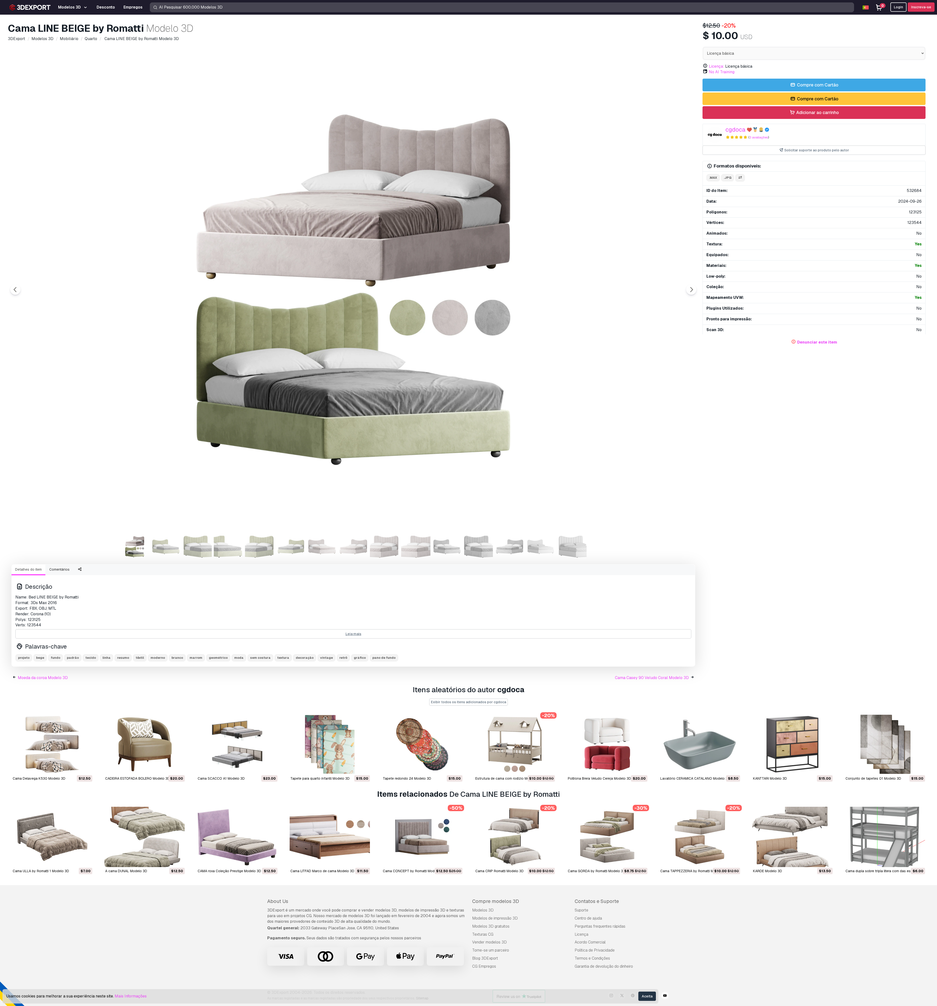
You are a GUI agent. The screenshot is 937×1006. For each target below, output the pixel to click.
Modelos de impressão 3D (495, 918)
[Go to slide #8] (353, 547)
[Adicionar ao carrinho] (75, 768)
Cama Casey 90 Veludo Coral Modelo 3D (652, 677)
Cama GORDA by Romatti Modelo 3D (596, 871)
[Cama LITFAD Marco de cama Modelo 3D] (330, 837)
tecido (90, 658)
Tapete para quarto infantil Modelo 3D (320, 778)
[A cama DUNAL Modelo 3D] (144, 837)
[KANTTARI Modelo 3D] (792, 744)
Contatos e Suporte (597, 901)
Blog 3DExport (485, 958)
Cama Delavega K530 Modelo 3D (39, 778)
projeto (24, 658)
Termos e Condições (592, 958)
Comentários (59, 569)
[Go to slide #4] (228, 547)
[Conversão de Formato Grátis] (740, 177)
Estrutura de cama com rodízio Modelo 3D (508, 778)
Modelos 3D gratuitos (490, 926)
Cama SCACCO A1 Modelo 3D (221, 778)
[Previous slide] (15, 289)
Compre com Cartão (817, 85)
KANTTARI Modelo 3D (770, 778)
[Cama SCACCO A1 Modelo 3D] (237, 744)
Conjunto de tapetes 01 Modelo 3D (873, 778)
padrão (73, 658)
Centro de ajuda (588, 918)
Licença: (716, 66)
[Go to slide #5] (259, 547)
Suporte (581, 910)
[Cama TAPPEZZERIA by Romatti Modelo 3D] (700, 837)
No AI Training (721, 71)
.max (713, 178)
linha (106, 658)
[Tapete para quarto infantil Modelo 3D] (330, 744)
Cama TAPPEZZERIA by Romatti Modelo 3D (694, 871)
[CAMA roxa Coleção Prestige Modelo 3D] (237, 837)
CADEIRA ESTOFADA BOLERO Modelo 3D (137, 778)
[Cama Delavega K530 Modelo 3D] (52, 744)
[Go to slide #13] (509, 547)
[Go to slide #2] (166, 547)
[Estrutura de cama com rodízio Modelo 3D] (515, 744)
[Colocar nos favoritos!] (85, 768)
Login (898, 7)
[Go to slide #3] (197, 547)
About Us (277, 901)
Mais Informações (131, 996)
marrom (196, 658)
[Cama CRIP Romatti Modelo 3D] (515, 837)
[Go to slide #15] (572, 547)
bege (40, 658)
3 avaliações (758, 137)
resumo (123, 658)
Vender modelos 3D (489, 942)
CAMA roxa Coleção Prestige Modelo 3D (229, 871)
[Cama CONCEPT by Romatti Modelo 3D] (422, 837)
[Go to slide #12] (478, 547)
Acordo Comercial (590, 942)
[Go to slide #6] (291, 547)
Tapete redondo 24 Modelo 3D (407, 778)
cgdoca (735, 129)
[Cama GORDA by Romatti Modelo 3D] (607, 837)
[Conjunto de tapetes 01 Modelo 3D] (885, 744)
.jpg (727, 178)
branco (177, 658)
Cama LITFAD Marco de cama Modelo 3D (322, 871)
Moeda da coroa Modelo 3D (43, 677)
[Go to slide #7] (322, 547)
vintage (326, 658)
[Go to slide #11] (447, 547)
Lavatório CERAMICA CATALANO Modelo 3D (695, 778)
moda (239, 658)
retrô (343, 658)
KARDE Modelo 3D (767, 871)
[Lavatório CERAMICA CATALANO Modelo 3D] (700, 744)
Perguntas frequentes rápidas (600, 926)
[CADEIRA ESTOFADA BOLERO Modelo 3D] (144, 744)
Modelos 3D (483, 910)
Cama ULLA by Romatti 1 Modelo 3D (41, 871)
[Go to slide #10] (415, 547)
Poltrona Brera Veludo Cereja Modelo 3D (599, 778)
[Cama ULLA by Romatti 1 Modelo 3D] (52, 837)
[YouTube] (665, 996)
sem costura (260, 658)
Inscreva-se (921, 7)
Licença (581, 934)
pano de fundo (384, 658)
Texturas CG (482, 934)
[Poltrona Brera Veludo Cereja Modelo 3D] (607, 744)
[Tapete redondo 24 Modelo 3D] (422, 744)
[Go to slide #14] (540, 547)
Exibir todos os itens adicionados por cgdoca (468, 702)
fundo (55, 658)
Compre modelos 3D (495, 901)
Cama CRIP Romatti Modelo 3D (499, 871)
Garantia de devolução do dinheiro (604, 966)
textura (283, 658)
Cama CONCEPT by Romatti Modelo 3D (414, 871)
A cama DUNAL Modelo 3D (126, 871)
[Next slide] (691, 289)
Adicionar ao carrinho (817, 112)
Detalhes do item (28, 569)
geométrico (218, 658)
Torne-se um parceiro (490, 950)
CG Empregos (484, 966)
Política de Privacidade (595, 950)
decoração (305, 658)
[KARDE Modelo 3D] (792, 837)
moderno (158, 658)
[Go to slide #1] (134, 547)
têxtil (140, 658)
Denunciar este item (817, 342)
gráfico (360, 658)
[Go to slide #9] (384, 547)
